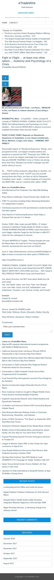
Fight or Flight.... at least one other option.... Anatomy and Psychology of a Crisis (26, 61)
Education (31, 312)
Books (23, 312)
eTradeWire (27, 3)
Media (38, 312)
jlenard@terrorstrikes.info (12, 301)
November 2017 (10, 548)
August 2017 (8, 563)
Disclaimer (20, 317)
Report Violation (32, 317)
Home (4, 23)
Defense (16, 312)
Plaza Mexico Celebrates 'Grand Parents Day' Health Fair (26, 197)
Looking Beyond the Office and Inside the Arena (23, 487)
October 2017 (9, 553)
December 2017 (10, 543)
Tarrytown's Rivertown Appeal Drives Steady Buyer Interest (26, 426)
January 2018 (9, 538)
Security (45, 312)
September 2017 (10, 558)
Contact (13, 23)
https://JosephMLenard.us (13, 260)
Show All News (8, 317)
